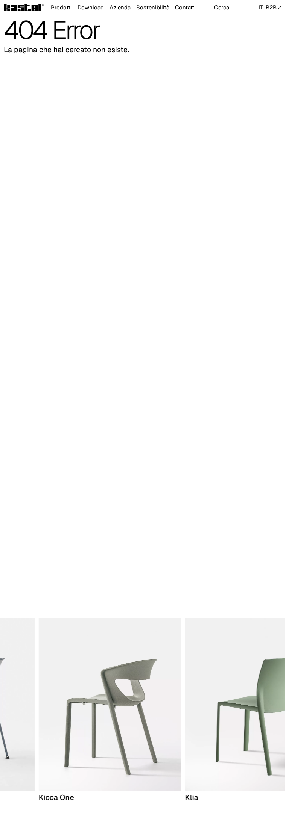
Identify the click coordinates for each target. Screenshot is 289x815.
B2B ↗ (273, 7)
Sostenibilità (152, 7)
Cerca (221, 7)
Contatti (185, 7)
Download (91, 7)
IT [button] (261, 7)
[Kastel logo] (24, 7)
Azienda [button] (120, 7)
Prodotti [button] (61, 7)
